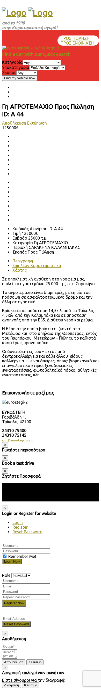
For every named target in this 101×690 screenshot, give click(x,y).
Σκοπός (9, 72)
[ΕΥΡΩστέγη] (14, 12)
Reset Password (27, 531)
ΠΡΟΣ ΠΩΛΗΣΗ (75, 38)
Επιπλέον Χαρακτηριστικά (36, 265)
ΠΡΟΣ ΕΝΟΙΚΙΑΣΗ (77, 43)
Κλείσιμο (34, 662)
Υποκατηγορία (15, 67)
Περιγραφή (22, 260)
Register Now (14, 603)
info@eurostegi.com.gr (18, 440)
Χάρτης (19, 270)
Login (17, 522)
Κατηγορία (12, 62)
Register (20, 527)
